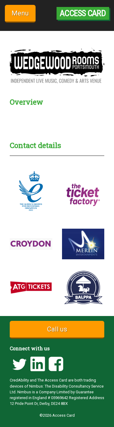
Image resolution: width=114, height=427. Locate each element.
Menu (20, 13)
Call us (57, 329)
